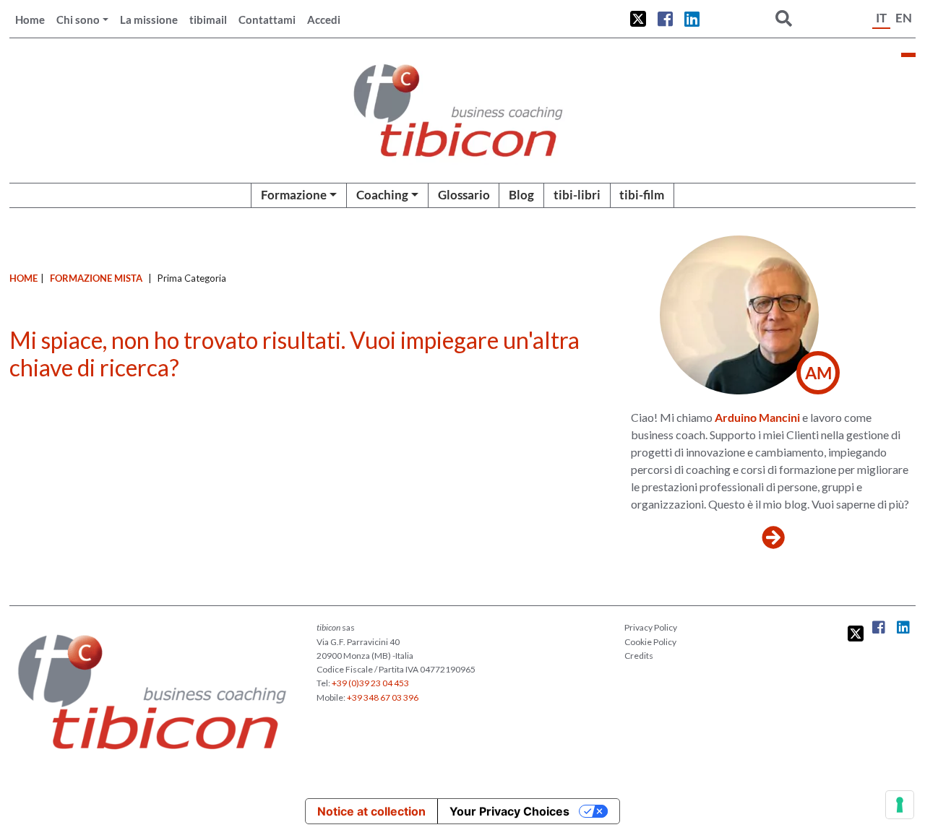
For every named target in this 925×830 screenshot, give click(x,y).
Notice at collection (371, 811)
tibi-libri (577, 194)
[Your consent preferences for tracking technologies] (899, 804)
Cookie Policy (650, 641)
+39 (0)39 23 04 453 (370, 683)
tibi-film (641, 194)
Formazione (294, 194)
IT (881, 17)
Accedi (323, 19)
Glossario (464, 194)
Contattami (267, 19)
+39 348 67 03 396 (382, 697)
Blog (521, 194)
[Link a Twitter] (638, 19)
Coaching (382, 194)
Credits (638, 655)
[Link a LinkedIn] (692, 19)
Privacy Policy (650, 627)
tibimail (208, 19)
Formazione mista (96, 278)
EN (903, 17)
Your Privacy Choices (509, 811)
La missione (149, 19)
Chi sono (78, 19)
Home (30, 19)
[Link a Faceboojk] (665, 19)
